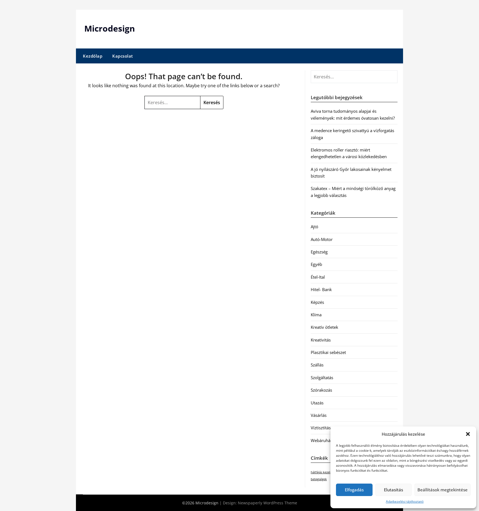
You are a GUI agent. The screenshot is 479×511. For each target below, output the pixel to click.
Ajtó (314, 226)
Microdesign (109, 28)
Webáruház (321, 440)
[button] (468, 434)
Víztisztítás (321, 427)
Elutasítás (393, 489)
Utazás (317, 402)
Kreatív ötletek (324, 327)
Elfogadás (354, 489)
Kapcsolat (122, 56)
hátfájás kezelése (323, 472)
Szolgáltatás (322, 377)
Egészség (319, 252)
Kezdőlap (92, 56)
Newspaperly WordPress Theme (267, 502)
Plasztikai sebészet (328, 352)
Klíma (316, 314)
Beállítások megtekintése (442, 489)
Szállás (317, 365)
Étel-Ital (318, 277)
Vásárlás (319, 415)
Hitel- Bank (321, 289)
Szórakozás (321, 390)
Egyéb (316, 264)
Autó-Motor (322, 239)
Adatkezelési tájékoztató (405, 501)
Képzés (317, 302)
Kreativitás (321, 340)
